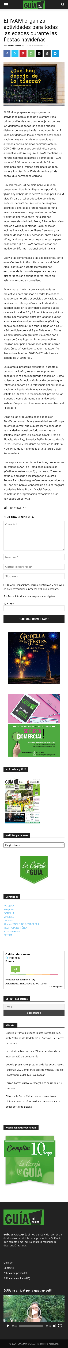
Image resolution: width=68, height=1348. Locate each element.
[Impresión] (47, 53)
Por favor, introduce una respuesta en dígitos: (29, 596)
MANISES (8, 916)
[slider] (31, 1326)
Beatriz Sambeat (15, 45)
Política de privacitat (15, 1273)
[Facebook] (6, 53)
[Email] (39, 53)
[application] (34, 1312)
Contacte (8, 1267)
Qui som (8, 1262)
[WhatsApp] (31, 53)
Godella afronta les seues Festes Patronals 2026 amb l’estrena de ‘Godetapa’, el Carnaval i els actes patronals (35, 1038)
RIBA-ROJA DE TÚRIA (15, 927)
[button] (6, 4)
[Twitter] (15, 53)
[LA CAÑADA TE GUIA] (34, 870)
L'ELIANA (8, 920)
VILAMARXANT (11, 931)
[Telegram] (55, 53)
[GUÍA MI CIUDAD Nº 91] (22, 824)
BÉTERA (7, 935)
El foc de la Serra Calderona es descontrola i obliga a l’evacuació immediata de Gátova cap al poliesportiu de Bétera (33, 1101)
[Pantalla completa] (60, 1326)
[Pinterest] (23, 53)
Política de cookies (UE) (16, 1278)
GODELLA (8, 913)
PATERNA (8, 905)
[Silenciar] (54, 1326)
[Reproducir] (8, 1326)
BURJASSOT (10, 909)
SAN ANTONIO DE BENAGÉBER (21, 924)
